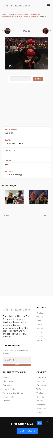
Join (17, 365)
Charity (39, 336)
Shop (38, 321)
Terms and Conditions (13, 393)
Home (4, 14)
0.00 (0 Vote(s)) (13, 175)
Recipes (40, 328)
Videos (39, 317)
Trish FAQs (8, 381)
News (39, 325)
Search (6, 377)
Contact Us (8, 385)
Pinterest (40, 405)
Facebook (41, 385)
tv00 (7, 133)
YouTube (40, 393)
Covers (39, 332)
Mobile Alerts (9, 389)
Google (39, 412)
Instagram (41, 377)
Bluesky (40, 401)
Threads (40, 397)
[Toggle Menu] (48, 5)
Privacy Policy (9, 397)
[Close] (47, 421)
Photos (10, 14)
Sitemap (6, 401)
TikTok (39, 389)
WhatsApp (41, 409)
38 (11, 133)
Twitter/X (40, 381)
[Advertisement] (26, 104)
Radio (39, 340)
